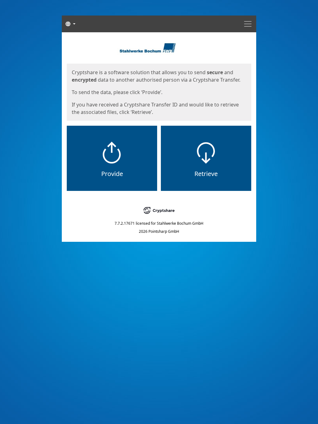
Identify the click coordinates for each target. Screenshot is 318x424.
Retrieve (206, 173)
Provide (112, 173)
